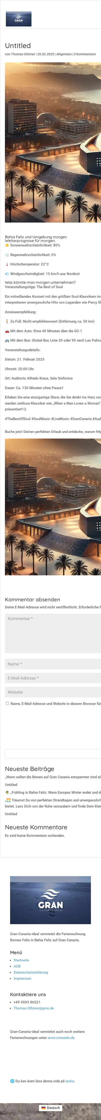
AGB (17, 966)
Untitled (11, 785)
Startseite (21, 960)
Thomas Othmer (23, 54)
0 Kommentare (85, 54)
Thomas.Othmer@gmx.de (34, 1008)
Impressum (22, 978)
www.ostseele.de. (61, 1038)
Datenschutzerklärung (31, 972)
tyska (70, 1081)
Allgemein (64, 54)
